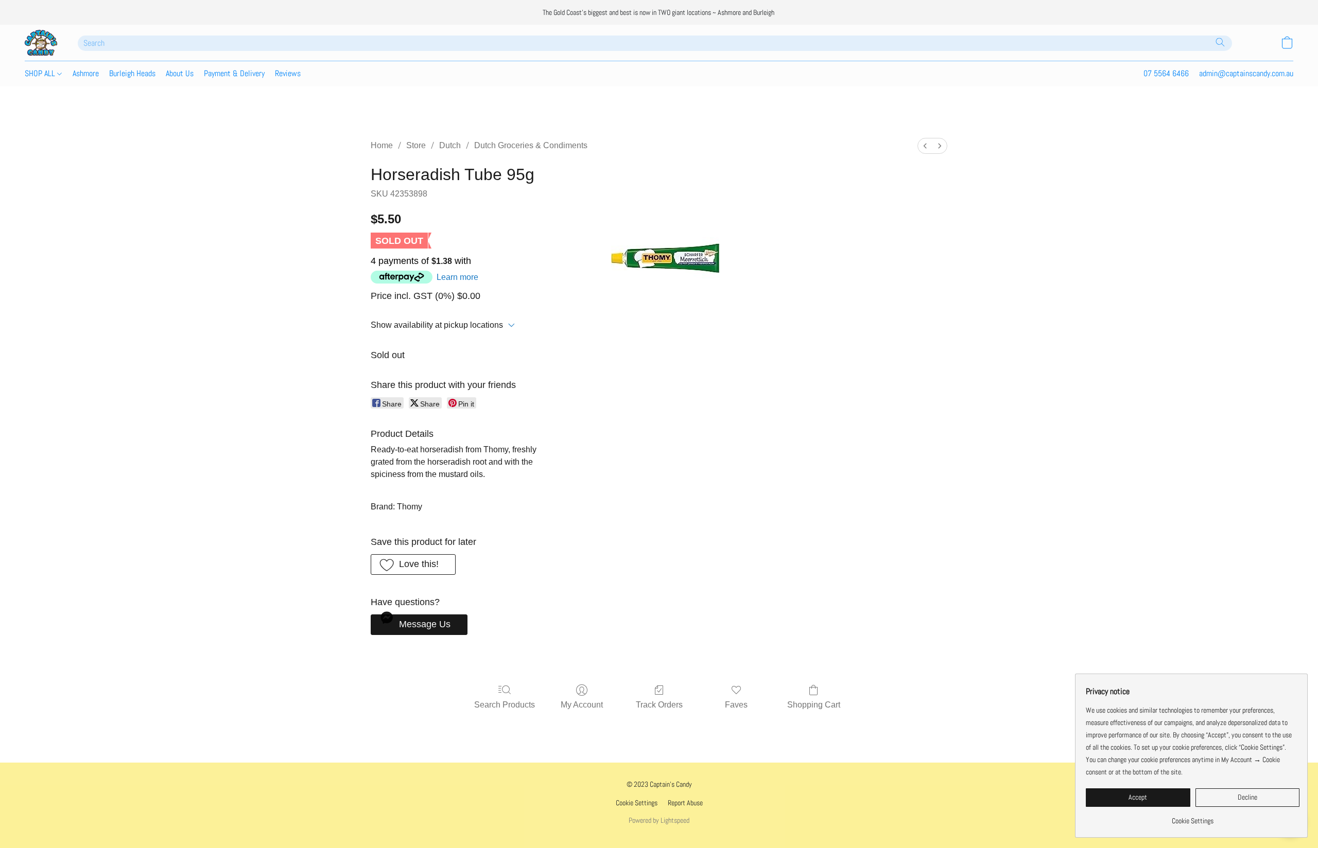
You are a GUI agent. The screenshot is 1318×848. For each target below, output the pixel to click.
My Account (582, 704)
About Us (180, 73)
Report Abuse (685, 802)
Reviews (288, 73)
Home (382, 145)
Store (416, 145)
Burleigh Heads (132, 73)
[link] (1192, 817)
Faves (736, 704)
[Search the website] (1220, 42)
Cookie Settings (636, 802)
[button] (41, 43)
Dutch (450, 145)
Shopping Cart (813, 704)
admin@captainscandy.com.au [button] (1246, 73)
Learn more (457, 277)
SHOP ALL (41, 73)
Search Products (504, 704)
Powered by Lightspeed (659, 820)
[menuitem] (925, 145)
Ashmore (86, 73)
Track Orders (659, 704)
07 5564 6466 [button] (1166, 73)
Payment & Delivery (234, 73)
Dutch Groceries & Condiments (530, 145)
